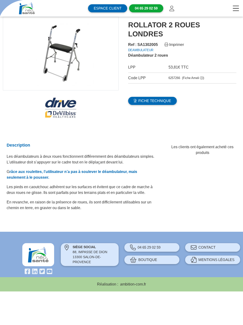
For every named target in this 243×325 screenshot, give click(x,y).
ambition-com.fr (133, 284)
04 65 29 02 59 (149, 247)
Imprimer (176, 45)
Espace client (108, 8)
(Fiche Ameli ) (193, 78)
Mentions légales (216, 260)
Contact (206, 247)
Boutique (147, 260)
